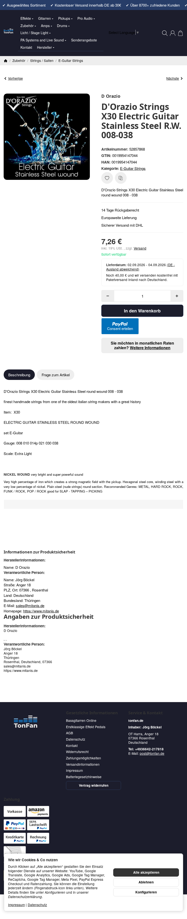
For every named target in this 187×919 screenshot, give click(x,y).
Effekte (25, 18)
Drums (62, 25)
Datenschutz (37, 904)
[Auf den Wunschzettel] (107, 178)
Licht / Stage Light (34, 32)
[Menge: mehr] (176, 296)
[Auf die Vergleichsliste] (121, 178)
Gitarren (44, 18)
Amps (45, 25)
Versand (140, 248)
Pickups (64, 18)
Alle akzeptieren (146, 872)
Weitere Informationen (150, 347)
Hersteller (44, 47)
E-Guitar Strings (133, 168)
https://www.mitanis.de (41, 610)
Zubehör (27, 25)
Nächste (172, 78)
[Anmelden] (173, 33)
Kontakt (26, 47)
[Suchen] (165, 33)
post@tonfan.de (152, 753)
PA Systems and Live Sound (42, 40)
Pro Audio (85, 18)
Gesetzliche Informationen (92, 713)
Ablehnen (146, 882)
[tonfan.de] (25, 722)
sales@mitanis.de (30, 605)
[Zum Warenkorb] (180, 33)
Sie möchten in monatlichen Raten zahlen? (142, 345)
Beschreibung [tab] (19, 374)
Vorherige (15, 78)
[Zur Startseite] (8, 33)
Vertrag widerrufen (93, 785)
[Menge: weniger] (107, 296)
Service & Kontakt (145, 713)
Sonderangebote (84, 40)
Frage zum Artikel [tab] (56, 374)
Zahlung (12, 799)
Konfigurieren (146, 892)
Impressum (16, 904)
